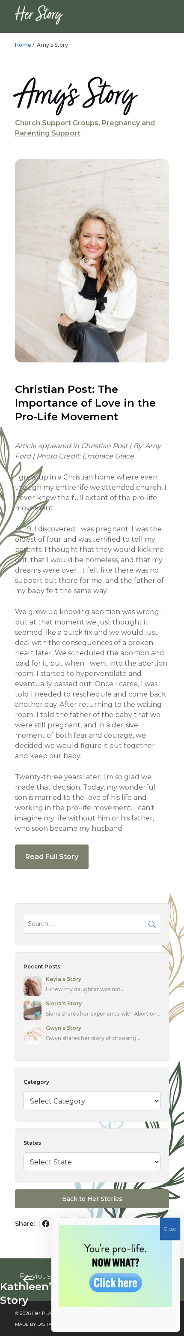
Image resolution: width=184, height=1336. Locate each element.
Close (169, 1228)
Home (23, 45)
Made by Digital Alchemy (46, 1324)
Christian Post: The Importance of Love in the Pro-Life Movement (85, 403)
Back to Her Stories (92, 1199)
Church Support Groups (56, 123)
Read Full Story (51, 857)
